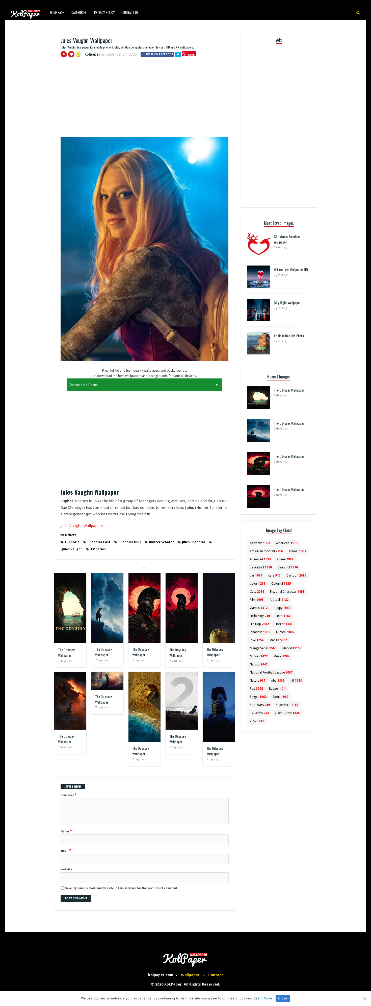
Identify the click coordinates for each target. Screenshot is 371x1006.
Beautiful (288, 567)
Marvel (291, 648)
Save (191, 54)
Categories (79, 12)
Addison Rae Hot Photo (289, 335)
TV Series (98, 549)
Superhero (287, 705)
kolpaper (92, 54)
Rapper (278, 688)
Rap (256, 688)
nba (277, 680)
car (256, 575)
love (256, 640)
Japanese (260, 632)
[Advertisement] (144, 99)
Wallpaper (190, 975)
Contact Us (130, 12)
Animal (297, 551)
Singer (258, 697)
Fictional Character (287, 591)
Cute (257, 591)
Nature (257, 680)
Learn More (263, 998)
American (286, 543)
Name (66, 831)
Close (282, 998)
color (257, 583)
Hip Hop (259, 624)
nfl (296, 680)
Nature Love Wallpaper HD (291, 269)
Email (66, 850)
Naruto (259, 664)
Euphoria (72, 542)
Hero (283, 616)
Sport (280, 697)
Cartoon (296, 575)
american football (266, 551)
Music (281, 656)
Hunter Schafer (161, 542)
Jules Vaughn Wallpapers (82, 525)
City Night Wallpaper (287, 302)
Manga (278, 640)
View (257, 721)
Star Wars (260, 705)
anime (285, 559)
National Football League (271, 672)
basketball (261, 567)
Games (259, 608)
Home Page (57, 12)
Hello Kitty (260, 616)
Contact (215, 975)
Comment (69, 795)
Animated (260, 559)
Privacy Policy (104, 12)
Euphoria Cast (99, 542)
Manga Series (263, 648)
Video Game (287, 713)
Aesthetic (260, 543)
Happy (282, 608)
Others (70, 535)
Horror (284, 624)
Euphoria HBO (130, 542)
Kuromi (285, 632)
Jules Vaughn (72, 549)
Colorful (281, 583)
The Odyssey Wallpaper (66, 652)
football (279, 600)
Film (256, 600)
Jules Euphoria (193, 542)
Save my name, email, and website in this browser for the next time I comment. (121, 888)
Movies (259, 656)
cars (274, 575)
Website (66, 869)
